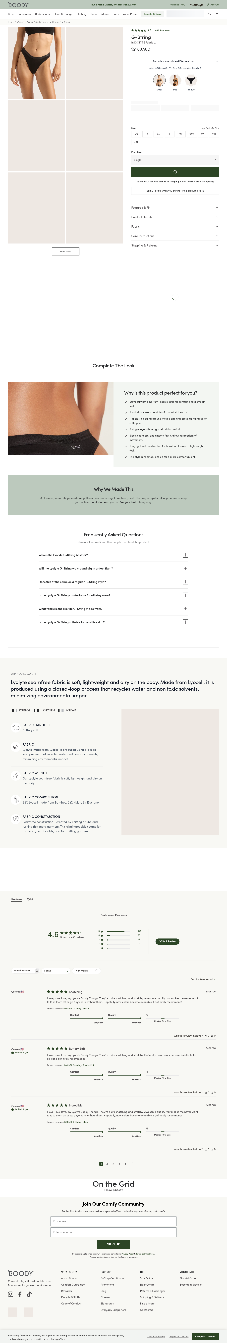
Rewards (66, 1291)
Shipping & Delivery (152, 1297)
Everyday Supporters (113, 1310)
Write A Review (168, 941)
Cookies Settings (156, 1336)
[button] (119, 932)
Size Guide (146, 1278)
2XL (203, 134)
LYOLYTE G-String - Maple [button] (76, 1009)
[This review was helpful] (206, 1036)
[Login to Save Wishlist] (210, 14)
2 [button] (107, 1164)
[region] (113, 1336)
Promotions (107, 1284)
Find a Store (147, 1303)
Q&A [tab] (30, 899)
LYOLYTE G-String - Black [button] (76, 1122)
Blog (103, 1291)
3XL (214, 134)
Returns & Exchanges (152, 1291)
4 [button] (119, 1164)
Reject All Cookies (179, 1336)
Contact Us (146, 1310)
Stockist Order (188, 1278)
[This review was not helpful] (212, 1036)
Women (20, 21)
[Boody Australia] (18, 4)
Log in (200, 190)
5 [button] (125, 1164)
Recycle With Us (70, 1297)
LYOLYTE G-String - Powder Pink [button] (79, 1065)
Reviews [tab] (16, 899)
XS (136, 134)
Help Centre (147, 1284)
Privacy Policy (127, 1254)
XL (180, 134)
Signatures (107, 1303)
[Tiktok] (29, 1294)
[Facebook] (20, 1294)
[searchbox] (22, 970)
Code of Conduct (71, 1303)
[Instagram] (10, 1294)
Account (215, 4)
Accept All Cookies (205, 1336)
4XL (136, 142)
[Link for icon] (12, 1312)
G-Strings (54, 21)
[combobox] (56, 971)
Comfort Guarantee (73, 1284)
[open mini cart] (217, 14)
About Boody (69, 1278)
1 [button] (101, 1164)
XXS (191, 134)
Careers (105, 1297)
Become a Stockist (191, 1284)
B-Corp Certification (113, 1278)
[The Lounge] (196, 5)
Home (11, 21)
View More (65, 251)
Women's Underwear (36, 21)
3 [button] (113, 1164)
